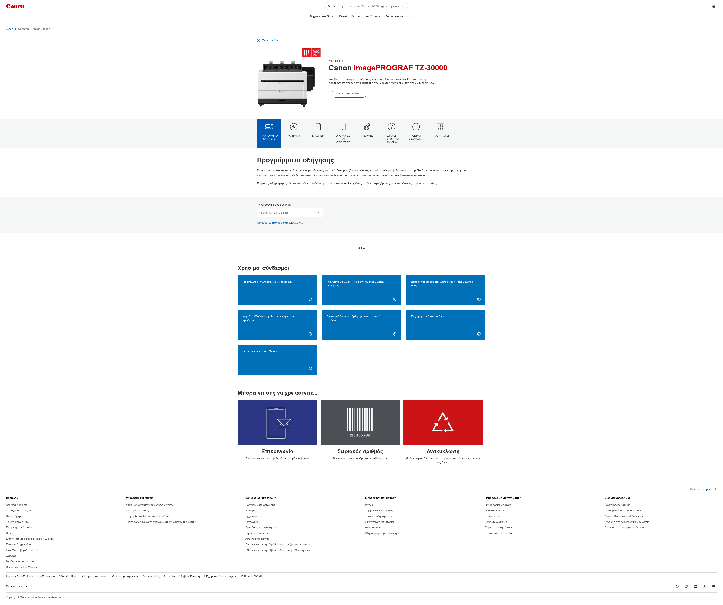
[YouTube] (713, 586)
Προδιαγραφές (440, 135)
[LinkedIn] (695, 586)
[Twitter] (704, 586)
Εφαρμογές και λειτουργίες (343, 139)
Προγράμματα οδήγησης (269, 137)
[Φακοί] (348, 16)
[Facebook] (677, 586)
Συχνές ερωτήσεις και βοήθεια (391, 139)
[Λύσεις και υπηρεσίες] (414, 16)
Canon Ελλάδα (15, 586)
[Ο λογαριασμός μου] (714, 7)
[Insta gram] (686, 586)
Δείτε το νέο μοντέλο (349, 93)
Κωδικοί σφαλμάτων (416, 137)
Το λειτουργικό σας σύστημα (274, 205)
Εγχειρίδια (318, 135)
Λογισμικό (294, 135)
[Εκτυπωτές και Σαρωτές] (382, 16)
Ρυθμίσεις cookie (252, 576)
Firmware (367, 135)
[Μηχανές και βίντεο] (336, 16)
